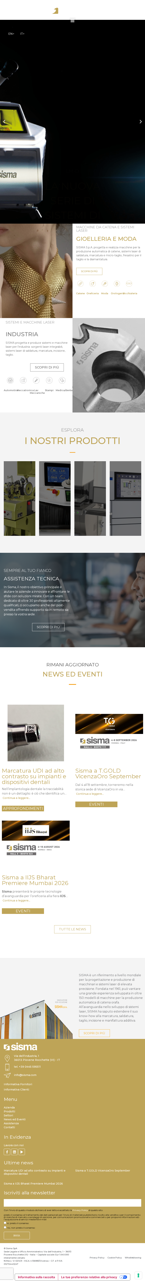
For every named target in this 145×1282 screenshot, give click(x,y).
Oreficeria (92, 293)
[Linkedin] (14, 1152)
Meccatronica (25, 390)
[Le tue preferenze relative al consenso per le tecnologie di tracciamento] (138, 1275)
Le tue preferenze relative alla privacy (89, 1277)
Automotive (11, 390)
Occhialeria (130, 293)
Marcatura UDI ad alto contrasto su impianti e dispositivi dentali (35, 1172)
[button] (72, 21)
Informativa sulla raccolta (36, 1277)
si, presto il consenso (18, 1223)
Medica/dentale (65, 390)
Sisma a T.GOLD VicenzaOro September (102, 1170)
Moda (104, 293)
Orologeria (117, 293)
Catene (80, 293)
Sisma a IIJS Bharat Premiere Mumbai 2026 (33, 1183)
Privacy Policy (80, 1210)
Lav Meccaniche (37, 391)
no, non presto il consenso (21, 1227)
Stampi (49, 390)
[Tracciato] (22, 1152)
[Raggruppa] (7, 1152)
